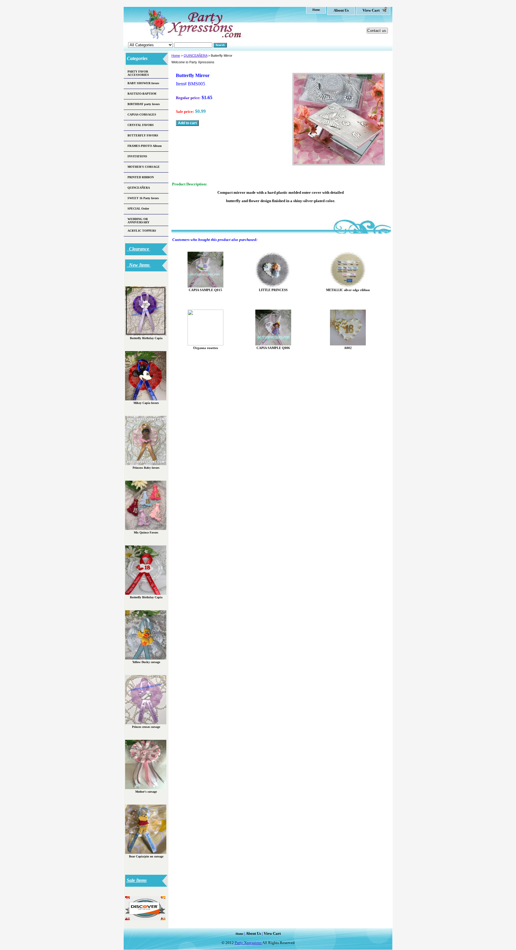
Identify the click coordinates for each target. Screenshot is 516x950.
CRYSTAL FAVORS (141, 125)
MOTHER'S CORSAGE (144, 166)
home (316, 9)
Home (175, 55)
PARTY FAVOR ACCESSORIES (138, 73)
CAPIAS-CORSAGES (142, 114)
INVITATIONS (137, 156)
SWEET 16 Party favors (143, 198)
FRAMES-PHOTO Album (145, 145)
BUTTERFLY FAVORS (143, 135)
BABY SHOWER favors (143, 83)
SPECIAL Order (138, 208)
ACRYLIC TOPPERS (142, 230)
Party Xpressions (248, 942)
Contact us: (377, 30)
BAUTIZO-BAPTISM (142, 93)
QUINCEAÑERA (195, 55)
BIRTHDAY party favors (144, 104)
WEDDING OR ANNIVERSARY (138, 220)
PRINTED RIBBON (141, 177)
